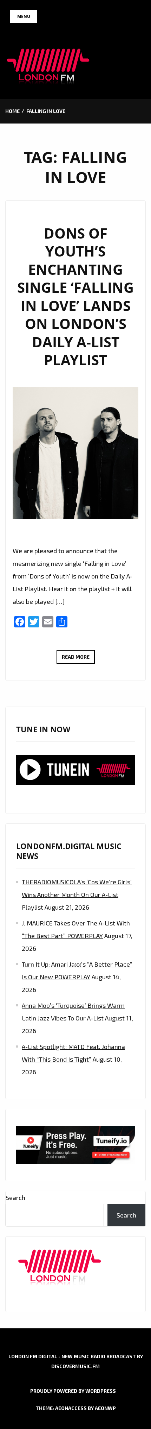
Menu (23, 16)
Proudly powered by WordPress (73, 1391)
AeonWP (105, 1408)
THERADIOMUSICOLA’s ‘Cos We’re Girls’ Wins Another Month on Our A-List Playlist (77, 894)
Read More (78, 658)
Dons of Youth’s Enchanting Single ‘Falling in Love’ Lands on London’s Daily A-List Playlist (75, 296)
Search (15, 1197)
